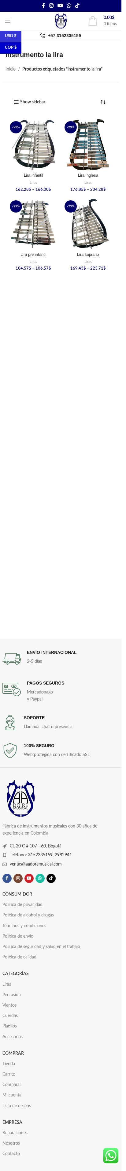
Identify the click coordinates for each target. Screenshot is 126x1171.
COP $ (11, 48)
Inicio (11, 69)
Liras (33, 182)
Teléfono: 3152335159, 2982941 (41, 855)
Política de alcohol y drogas (28, 915)
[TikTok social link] (77, 5)
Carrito (8, 1074)
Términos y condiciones (24, 926)
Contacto (11, 1154)
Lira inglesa (88, 175)
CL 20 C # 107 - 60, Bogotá (35, 846)
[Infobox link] (60, 659)
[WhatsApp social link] (69, 5)
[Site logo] (61, 21)
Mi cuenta (11, 1095)
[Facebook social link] (43, 5)
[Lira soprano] (88, 224)
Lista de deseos (16, 1106)
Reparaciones (15, 1133)
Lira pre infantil (33, 254)
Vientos (9, 1005)
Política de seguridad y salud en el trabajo (41, 947)
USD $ (11, 36)
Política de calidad (19, 957)
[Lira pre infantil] (33, 224)
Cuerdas (10, 1016)
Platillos (9, 1026)
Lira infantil (33, 175)
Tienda (8, 1064)
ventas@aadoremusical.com (36, 864)
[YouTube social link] (60, 5)
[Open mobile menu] (8, 21)
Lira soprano (88, 254)
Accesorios (12, 1037)
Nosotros (11, 1143)
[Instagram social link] (51, 5)
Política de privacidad (22, 905)
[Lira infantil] (33, 145)
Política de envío (17, 936)
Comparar (11, 1085)
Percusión (11, 995)
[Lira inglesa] (88, 145)
